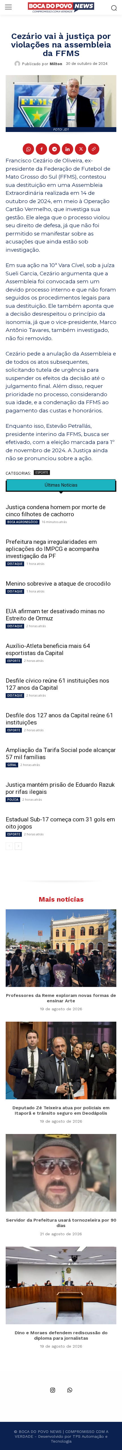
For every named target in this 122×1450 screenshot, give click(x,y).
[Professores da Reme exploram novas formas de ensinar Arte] (61, 948)
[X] (80, 149)
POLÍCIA (12, 800)
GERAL (11, 765)
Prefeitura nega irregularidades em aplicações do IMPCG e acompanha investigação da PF (52, 548)
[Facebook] (41, 149)
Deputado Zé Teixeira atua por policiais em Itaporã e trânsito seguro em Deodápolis (61, 1110)
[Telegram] (54, 149)
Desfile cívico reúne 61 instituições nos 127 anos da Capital (57, 684)
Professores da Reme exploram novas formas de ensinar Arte (61, 998)
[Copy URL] (93, 149)
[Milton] (18, 64)
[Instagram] (52, 1390)
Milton (56, 64)
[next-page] (18, 846)
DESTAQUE (14, 564)
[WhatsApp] (28, 149)
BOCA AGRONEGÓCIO (22, 522)
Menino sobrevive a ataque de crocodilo (58, 583)
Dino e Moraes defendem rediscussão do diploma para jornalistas (61, 1335)
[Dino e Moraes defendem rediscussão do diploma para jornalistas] (61, 1285)
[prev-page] (9, 846)
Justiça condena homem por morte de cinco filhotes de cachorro (56, 511)
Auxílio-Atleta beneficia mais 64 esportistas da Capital (48, 649)
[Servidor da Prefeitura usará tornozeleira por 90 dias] (61, 1173)
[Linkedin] (67, 149)
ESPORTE (41, 472)
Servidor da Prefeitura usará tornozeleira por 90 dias (61, 1222)
